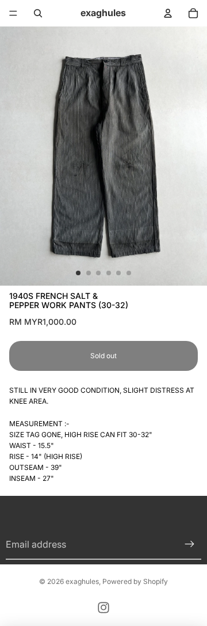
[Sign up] (189, 544)
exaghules (82, 581)
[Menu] (13, 13)
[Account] (168, 13)
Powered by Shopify (135, 581)
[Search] (38, 13)
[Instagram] (103, 607)
